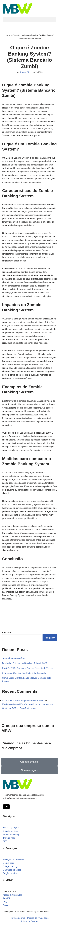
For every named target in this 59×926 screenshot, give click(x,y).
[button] (29, 19)
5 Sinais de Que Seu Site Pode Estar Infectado (24, 673)
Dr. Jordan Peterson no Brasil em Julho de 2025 (24, 663)
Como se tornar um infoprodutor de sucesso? (23, 700)
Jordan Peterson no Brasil (14, 658)
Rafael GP (25, 72)
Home (7, 35)
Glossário (16, 35)
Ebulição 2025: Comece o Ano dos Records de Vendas (27, 668)
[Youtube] (6, 806)
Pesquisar (7, 632)
